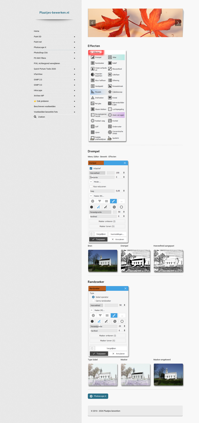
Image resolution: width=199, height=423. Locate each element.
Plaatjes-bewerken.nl (54, 12)
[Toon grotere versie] (107, 95)
